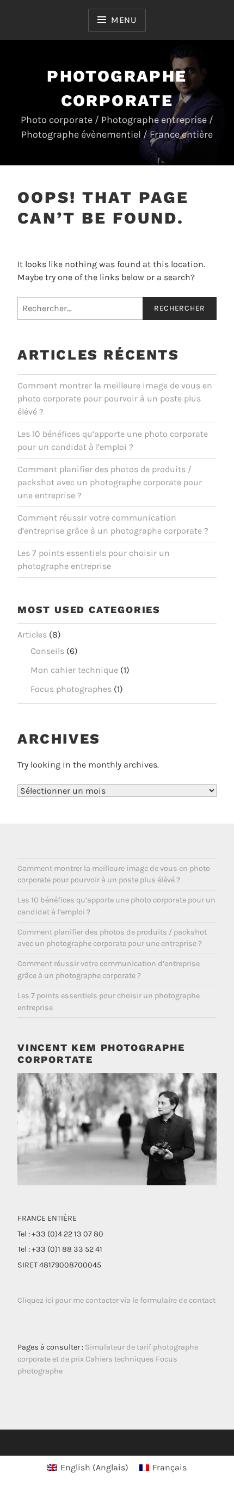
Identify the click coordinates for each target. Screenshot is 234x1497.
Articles (32, 634)
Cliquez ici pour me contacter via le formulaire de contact (116, 1300)
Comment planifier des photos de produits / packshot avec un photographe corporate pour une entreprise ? (109, 482)
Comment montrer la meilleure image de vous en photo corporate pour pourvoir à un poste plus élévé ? (114, 398)
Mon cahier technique (74, 670)
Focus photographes (71, 689)
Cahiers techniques (119, 1359)
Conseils (47, 651)
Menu (124, 20)
